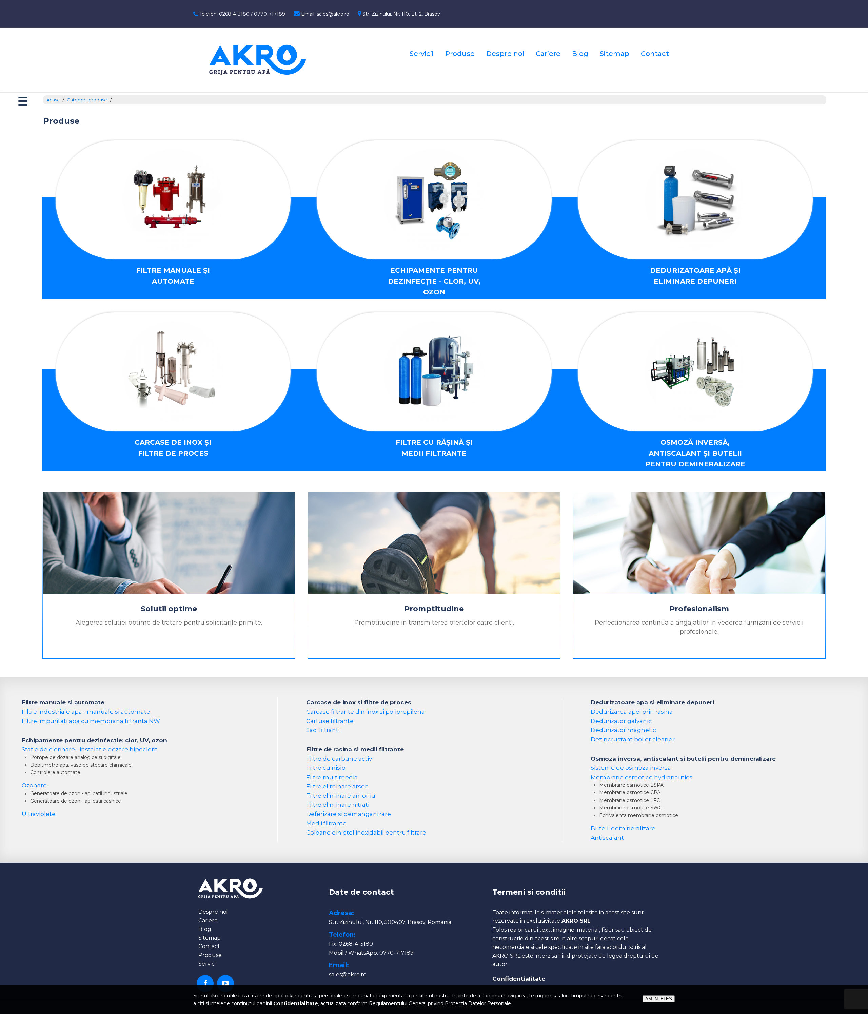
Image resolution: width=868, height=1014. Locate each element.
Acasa (53, 99)
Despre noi (505, 54)
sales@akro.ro (348, 974)
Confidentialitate (518, 978)
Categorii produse (87, 99)
